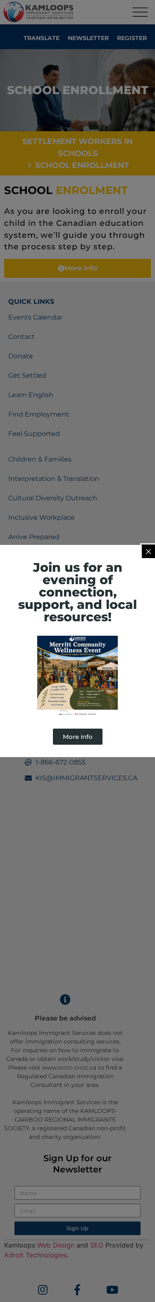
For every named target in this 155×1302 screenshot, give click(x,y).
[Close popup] (148, 551)
